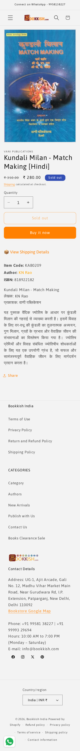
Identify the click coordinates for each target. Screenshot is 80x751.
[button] (10, 17)
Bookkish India (37, 719)
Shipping (9, 184)
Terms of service (28, 732)
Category (16, 483)
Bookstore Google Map (29, 611)
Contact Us (17, 527)
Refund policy (35, 724)
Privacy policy (60, 724)
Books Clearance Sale (26, 538)
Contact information (42, 739)
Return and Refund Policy (30, 441)
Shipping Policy (21, 452)
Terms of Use (19, 419)
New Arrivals (19, 505)
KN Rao (25, 272)
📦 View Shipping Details (26, 252)
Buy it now (40, 232)
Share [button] (13, 375)
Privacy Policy (20, 430)
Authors (15, 494)
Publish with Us (21, 516)
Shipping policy (56, 732)
